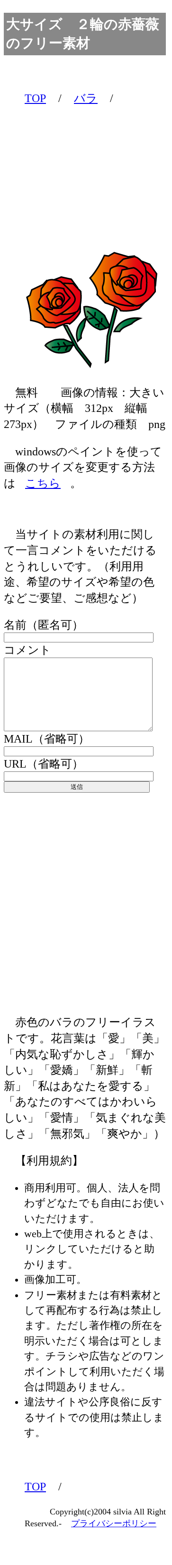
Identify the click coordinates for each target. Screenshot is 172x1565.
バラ (86, 98)
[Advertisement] (85, 169)
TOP (35, 98)
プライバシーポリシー (113, 1523)
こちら (43, 483)
